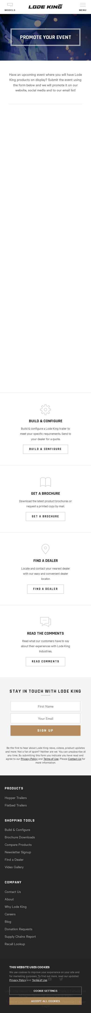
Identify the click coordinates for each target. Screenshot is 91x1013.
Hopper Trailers (16, 797)
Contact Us (74, 759)
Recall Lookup (15, 943)
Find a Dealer (14, 859)
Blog (8, 921)
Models (10, 10)
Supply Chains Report (20, 936)
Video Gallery (14, 866)
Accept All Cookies (45, 1001)
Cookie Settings (45, 990)
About (9, 899)
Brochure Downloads (20, 837)
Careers (10, 914)
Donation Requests (18, 929)
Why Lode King (16, 906)
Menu (83, 10)
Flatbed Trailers (16, 805)
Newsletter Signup (18, 852)
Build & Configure (17, 829)
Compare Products (18, 844)
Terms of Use (39, 980)
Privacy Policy (17, 980)
